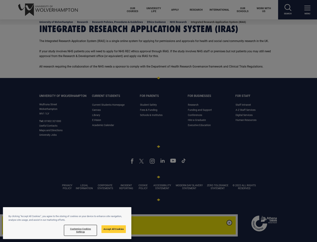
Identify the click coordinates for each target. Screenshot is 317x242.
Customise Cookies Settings (80, 230)
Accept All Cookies (113, 229)
